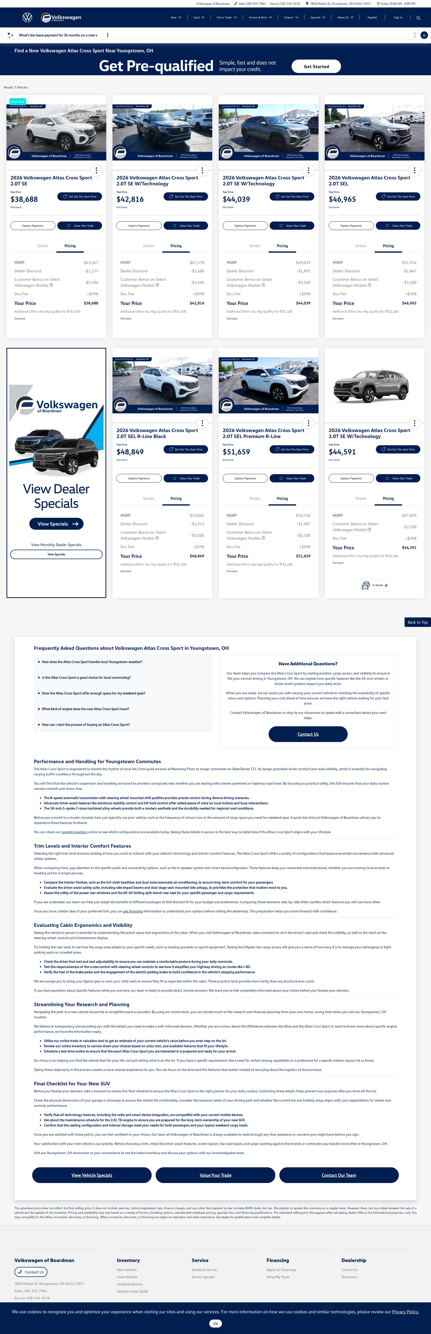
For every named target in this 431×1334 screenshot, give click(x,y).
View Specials (56, 554)
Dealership (353, 1260)
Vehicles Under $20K (132, 1291)
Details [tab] (42, 245)
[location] (307, 3)
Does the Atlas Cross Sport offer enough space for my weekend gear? (93, 693)
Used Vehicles (127, 1277)
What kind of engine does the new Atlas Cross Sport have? (85, 709)
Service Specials (203, 1277)
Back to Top (418, 622)
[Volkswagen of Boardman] (57, 16)
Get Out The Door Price (83, 196)
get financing (133, 911)
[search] (418, 18)
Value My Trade (278, 1277)
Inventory (128, 1260)
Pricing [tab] (70, 245)
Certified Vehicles (130, 1284)
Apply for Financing (281, 1269)
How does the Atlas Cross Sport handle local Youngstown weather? (92, 662)
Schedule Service (204, 1269)
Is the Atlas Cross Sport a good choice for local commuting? (86, 677)
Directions (348, 1277)
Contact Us (308, 734)
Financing (278, 1260)
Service (200, 1260)
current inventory (74, 832)
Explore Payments (32, 225)
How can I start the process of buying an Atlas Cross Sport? (86, 724)
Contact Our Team (339, 1175)
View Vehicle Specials (92, 1175)
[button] (96, 170)
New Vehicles (127, 1269)
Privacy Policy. (405, 1311)
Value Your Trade (84, 225)
